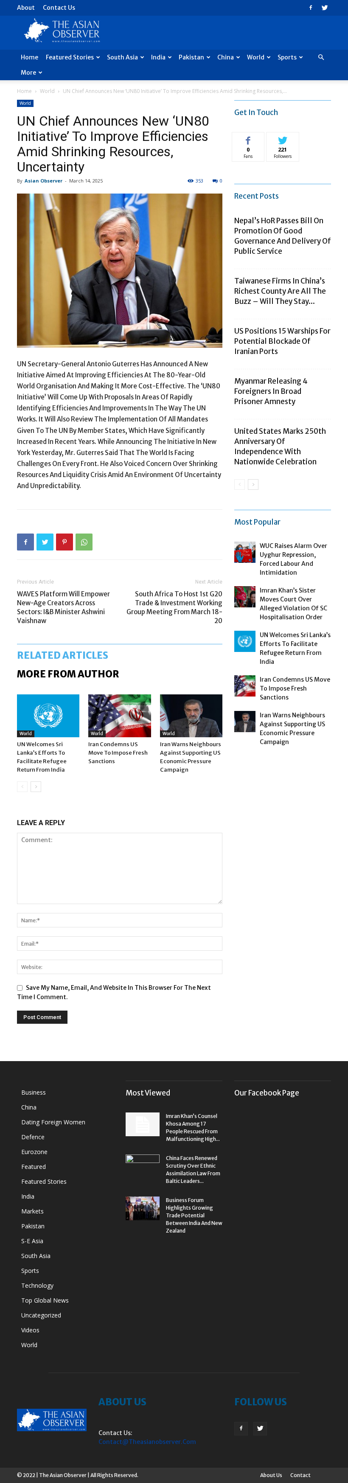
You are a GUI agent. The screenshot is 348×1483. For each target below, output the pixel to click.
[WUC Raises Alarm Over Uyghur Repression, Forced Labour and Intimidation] (244, 552)
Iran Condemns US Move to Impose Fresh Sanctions (118, 753)
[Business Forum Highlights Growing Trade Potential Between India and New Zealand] (143, 1208)
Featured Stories (70, 57)
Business (33, 1092)
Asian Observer (43, 180)
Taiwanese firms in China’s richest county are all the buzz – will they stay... (280, 291)
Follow (283, 138)
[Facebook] (310, 7)
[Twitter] (324, 7)
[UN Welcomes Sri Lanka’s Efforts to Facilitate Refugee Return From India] (48, 715)
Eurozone (34, 1152)
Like (248, 138)
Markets (32, 1211)
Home (29, 57)
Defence (33, 1137)
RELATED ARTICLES (62, 655)
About (26, 7)
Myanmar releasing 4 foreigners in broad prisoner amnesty (271, 391)
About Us (271, 1475)
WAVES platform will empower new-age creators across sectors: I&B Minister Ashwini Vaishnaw (63, 607)
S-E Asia (32, 1241)
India (158, 57)
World (255, 57)
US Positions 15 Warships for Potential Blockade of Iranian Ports (282, 341)
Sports (287, 57)
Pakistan (191, 57)
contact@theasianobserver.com (147, 1442)
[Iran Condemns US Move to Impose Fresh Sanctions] (119, 715)
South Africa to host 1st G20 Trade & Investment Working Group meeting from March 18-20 (174, 607)
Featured (33, 1167)
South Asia (122, 57)
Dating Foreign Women (53, 1122)
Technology (37, 1285)
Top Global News (45, 1300)
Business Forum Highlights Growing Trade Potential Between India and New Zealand (194, 1215)
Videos (30, 1330)
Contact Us (59, 7)
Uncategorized (41, 1315)
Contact (300, 1475)
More (28, 72)
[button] (321, 57)
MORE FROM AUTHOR (68, 674)
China (225, 57)
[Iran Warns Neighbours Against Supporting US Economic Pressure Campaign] (191, 715)
